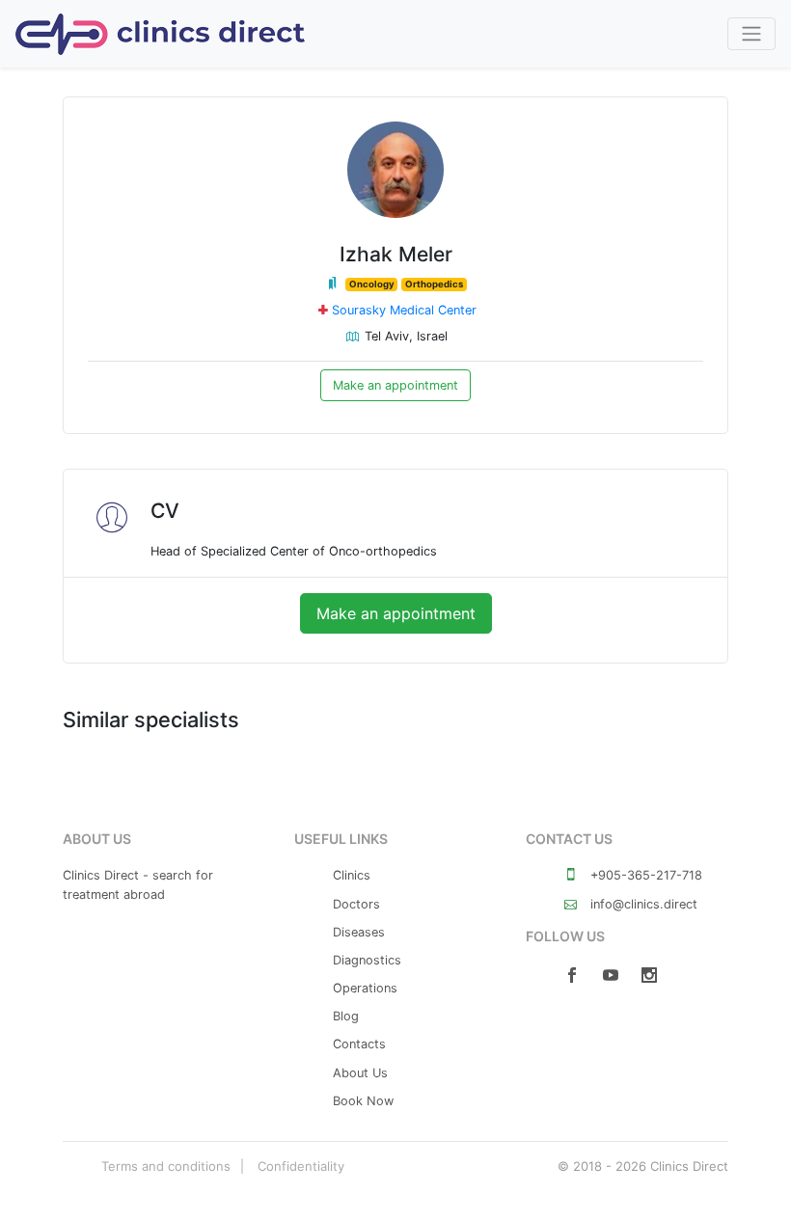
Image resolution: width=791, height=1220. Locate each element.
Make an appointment (395, 385)
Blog (346, 1016)
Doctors (356, 904)
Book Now (363, 1101)
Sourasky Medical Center (404, 310)
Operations (365, 988)
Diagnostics (367, 960)
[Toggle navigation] (751, 33)
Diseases (359, 932)
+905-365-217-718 (644, 875)
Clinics (351, 875)
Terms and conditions (166, 1166)
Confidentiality (301, 1166)
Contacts (359, 1044)
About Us (360, 1073)
